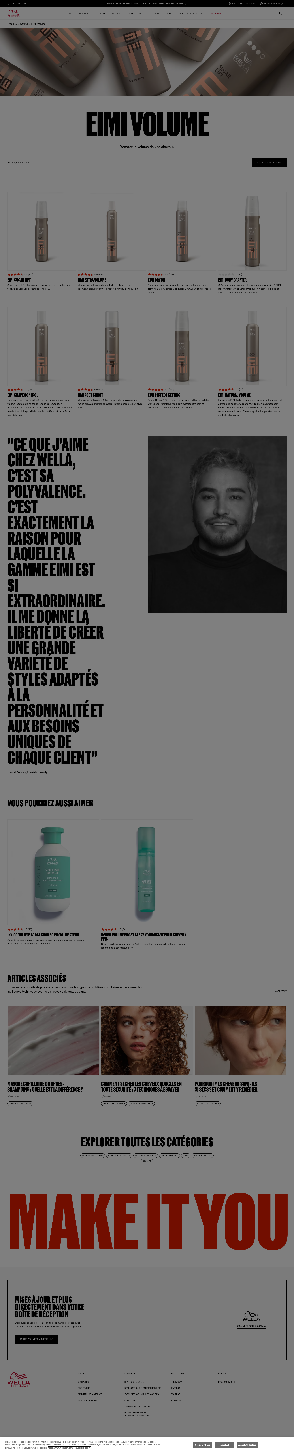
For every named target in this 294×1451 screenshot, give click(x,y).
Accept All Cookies (247, 1445)
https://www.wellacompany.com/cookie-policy (69, 1448)
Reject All (224, 1445)
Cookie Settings (202, 1445)
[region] (147, 1444)
